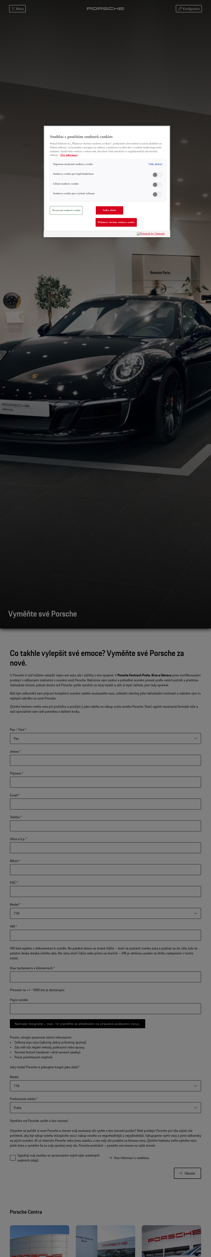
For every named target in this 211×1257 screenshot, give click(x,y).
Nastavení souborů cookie (66, 210)
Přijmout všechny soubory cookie (116, 222)
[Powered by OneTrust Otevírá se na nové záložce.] (152, 234)
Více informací (68, 155)
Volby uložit (109, 210)
